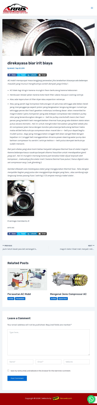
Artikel (10, 299)
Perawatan (20, 299)
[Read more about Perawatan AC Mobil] (27, 279)
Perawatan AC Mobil (19, 294)
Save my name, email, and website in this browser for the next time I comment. (41, 371)
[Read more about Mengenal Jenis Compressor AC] (70, 279)
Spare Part (63, 299)
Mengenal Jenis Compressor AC (68, 294)
